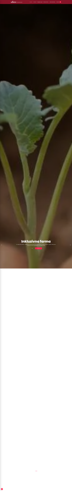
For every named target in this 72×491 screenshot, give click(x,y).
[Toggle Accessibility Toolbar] (2, 489)
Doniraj (38, 248)
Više (32, 248)
